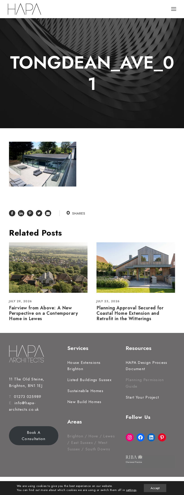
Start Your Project (142, 397)
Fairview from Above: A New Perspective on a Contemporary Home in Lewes (43, 313)
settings (131, 490)
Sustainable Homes (85, 390)
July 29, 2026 (20, 301)
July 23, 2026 (108, 301)
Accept (155, 488)
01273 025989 (28, 396)
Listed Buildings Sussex (89, 379)
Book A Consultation (34, 436)
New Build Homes (84, 401)
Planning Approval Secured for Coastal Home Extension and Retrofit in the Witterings (130, 313)
